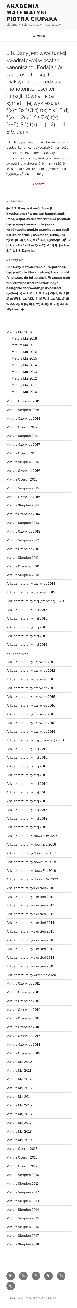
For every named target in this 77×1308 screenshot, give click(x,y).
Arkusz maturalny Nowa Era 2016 (31, 844)
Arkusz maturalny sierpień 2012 (30, 905)
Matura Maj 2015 (24, 358)
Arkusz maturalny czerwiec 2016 (30, 705)
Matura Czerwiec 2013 (23, 531)
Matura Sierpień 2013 (22, 523)
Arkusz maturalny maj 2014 (26, 784)
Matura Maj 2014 (24, 365)
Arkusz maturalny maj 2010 (26, 749)
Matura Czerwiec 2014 (23, 514)
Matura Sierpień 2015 (22, 488)
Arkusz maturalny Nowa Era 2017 (31, 853)
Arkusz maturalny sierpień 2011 (30, 897)
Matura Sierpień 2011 (22, 558)
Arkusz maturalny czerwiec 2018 (30, 584)
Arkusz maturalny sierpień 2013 (30, 914)
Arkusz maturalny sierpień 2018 (30, 958)
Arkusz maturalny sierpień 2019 (30, 966)
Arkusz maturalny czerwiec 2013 (30, 679)
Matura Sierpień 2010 (22, 575)
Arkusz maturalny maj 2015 (26, 610)
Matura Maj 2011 (24, 385)
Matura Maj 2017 (24, 345)
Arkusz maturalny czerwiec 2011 (30, 662)
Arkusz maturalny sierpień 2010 (30, 888)
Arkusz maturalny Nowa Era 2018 (31, 862)
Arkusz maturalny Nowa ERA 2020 (32, 879)
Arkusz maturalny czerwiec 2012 (30, 670)
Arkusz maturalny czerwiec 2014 (30, 688)
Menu (41, 36)
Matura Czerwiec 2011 (23, 566)
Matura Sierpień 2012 (22, 540)
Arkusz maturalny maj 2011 (26, 757)
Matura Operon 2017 (21, 427)
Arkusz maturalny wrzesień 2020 (31, 975)
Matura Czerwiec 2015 (23, 497)
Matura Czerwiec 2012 (23, 549)
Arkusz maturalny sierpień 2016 (30, 940)
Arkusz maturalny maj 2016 (26, 618)
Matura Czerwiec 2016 (23, 471)
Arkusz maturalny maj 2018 (26, 636)
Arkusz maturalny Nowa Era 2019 (31, 871)
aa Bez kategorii (18, 653)
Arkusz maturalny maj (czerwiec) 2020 (35, 601)
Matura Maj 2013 (24, 372)
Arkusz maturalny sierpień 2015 (30, 931)
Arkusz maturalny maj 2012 (26, 766)
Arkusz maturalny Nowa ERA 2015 (32, 836)
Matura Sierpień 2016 (22, 462)
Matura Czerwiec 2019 (23, 401)
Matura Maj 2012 (24, 378)
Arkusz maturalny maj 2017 (26, 627)
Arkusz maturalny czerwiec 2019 (30, 592)
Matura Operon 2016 (22, 453)
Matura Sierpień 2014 (22, 505)
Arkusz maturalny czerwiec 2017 (30, 714)
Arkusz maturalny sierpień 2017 (30, 949)
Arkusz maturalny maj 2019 (26, 645)
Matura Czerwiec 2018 (23, 419)
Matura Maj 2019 (19, 332)
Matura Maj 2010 (24, 392)
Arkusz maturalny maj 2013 (26, 775)
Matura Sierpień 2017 (22, 436)
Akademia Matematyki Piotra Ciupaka (32, 12)
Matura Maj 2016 (24, 352)
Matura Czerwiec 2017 (23, 444)
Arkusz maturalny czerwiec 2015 (30, 697)
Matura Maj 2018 (24, 338)
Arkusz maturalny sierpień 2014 (30, 923)
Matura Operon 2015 (22, 479)
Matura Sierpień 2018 (22, 410)
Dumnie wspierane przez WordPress (31, 1298)
